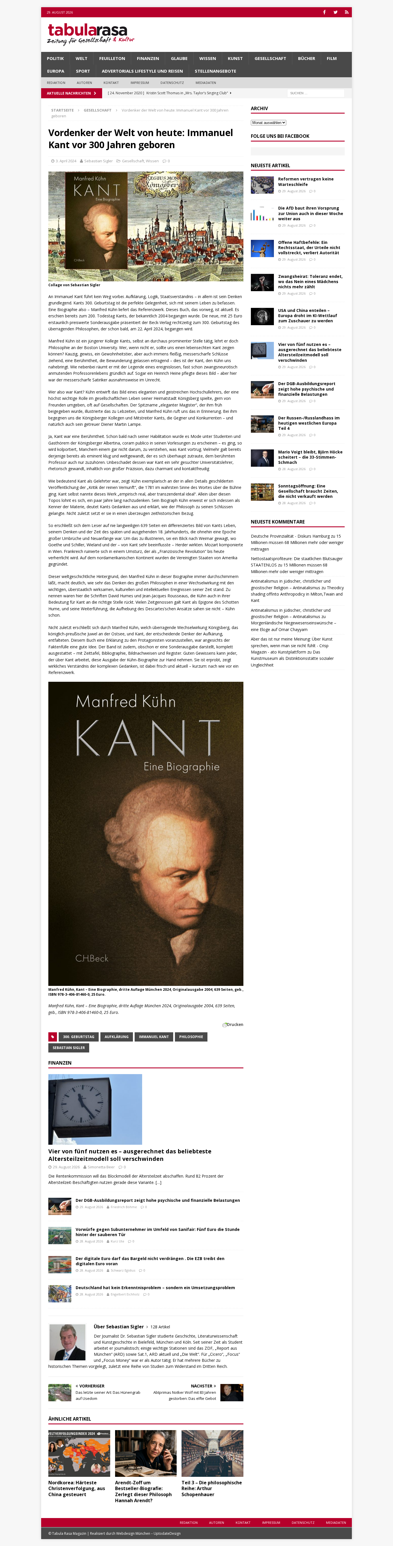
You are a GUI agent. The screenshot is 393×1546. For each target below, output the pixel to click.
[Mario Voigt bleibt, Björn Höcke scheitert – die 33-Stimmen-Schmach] (262, 458)
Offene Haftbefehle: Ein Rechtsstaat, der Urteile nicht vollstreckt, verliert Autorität (309, 247)
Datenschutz (172, 82)
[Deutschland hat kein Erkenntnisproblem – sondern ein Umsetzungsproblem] (59, 1293)
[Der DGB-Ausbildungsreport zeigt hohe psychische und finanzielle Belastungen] (59, 1206)
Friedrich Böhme (124, 1207)
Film (332, 58)
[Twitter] (336, 12)
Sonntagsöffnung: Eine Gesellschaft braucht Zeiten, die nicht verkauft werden (308, 491)
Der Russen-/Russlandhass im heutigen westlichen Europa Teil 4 (309, 423)
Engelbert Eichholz (125, 1294)
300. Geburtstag (78, 1036)
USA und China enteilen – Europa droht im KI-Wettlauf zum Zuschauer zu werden (307, 315)
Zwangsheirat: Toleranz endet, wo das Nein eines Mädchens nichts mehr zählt (310, 281)
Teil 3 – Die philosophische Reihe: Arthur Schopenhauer (212, 1488)
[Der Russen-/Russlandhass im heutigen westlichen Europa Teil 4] (262, 424)
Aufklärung (117, 1036)
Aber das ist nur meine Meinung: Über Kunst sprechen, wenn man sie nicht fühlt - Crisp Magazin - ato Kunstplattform (292, 645)
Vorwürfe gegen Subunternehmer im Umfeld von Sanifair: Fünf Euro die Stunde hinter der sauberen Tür (158, 1232)
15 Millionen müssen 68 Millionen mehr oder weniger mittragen (297, 542)
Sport (83, 71)
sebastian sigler (69, 1047)
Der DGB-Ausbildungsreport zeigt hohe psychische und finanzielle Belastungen (158, 1200)
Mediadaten (206, 82)
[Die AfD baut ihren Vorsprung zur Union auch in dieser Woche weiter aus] (262, 214)
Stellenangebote (215, 71)
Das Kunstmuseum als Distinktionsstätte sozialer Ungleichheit (292, 658)
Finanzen (148, 58)
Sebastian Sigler (98, 160)
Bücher (306, 58)
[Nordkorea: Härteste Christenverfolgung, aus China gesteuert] (79, 1453)
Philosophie (191, 1036)
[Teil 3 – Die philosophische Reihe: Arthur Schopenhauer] (212, 1453)
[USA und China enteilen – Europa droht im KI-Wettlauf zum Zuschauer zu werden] (262, 316)
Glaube (179, 58)
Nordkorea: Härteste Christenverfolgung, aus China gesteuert (76, 1488)
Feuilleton (112, 58)
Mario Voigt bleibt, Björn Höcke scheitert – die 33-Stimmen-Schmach (310, 457)
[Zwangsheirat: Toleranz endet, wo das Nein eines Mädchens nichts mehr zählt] (262, 282)
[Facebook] (324, 12)
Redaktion (56, 82)
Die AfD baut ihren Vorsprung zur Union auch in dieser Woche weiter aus (310, 213)
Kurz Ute (117, 1241)
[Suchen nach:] (316, 92)
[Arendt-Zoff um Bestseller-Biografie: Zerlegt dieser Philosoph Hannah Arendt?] (146, 1453)
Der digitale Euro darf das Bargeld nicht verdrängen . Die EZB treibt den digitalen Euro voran (150, 1261)
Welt (81, 58)
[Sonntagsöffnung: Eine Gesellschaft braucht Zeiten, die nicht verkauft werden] (262, 492)
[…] (158, 1182)
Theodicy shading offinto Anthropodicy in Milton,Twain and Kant (297, 594)
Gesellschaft (270, 58)
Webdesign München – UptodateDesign (148, 1533)
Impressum (140, 82)
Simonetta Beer (101, 1167)
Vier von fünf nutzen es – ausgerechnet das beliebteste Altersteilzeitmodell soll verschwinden (129, 1155)
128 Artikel (160, 1327)
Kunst (235, 58)
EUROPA (55, 71)
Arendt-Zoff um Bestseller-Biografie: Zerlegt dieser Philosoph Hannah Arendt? (143, 1491)
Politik (55, 58)
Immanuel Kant (154, 1036)
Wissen (207, 58)
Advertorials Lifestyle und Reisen (142, 71)
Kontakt (111, 82)
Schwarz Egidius (123, 1270)
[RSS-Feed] (347, 12)
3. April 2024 (66, 160)
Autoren (84, 82)
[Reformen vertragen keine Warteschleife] (262, 185)
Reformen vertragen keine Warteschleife (306, 181)
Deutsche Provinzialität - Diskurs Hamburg (290, 536)
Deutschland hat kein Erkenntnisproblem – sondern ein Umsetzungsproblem (155, 1287)
